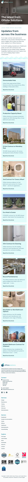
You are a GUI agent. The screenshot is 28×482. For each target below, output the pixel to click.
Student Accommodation (6, 419)
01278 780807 (6, 388)
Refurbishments (4, 410)
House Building (4, 429)
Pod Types (3, 436)
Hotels (2, 421)
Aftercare (3, 408)
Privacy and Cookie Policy (20, 476)
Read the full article (8, 89)
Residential (3, 417)
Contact (3, 446)
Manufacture (4, 402)
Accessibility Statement (8, 477)
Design (2, 400)
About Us (3, 444)
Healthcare (3, 425)
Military (3, 423)
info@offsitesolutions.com (8, 389)
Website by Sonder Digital (19, 477)
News (2, 440)
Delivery (3, 406)
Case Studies (4, 438)
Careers (3, 448)
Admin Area (12, 476)
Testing (2, 404)
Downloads (3, 442)
